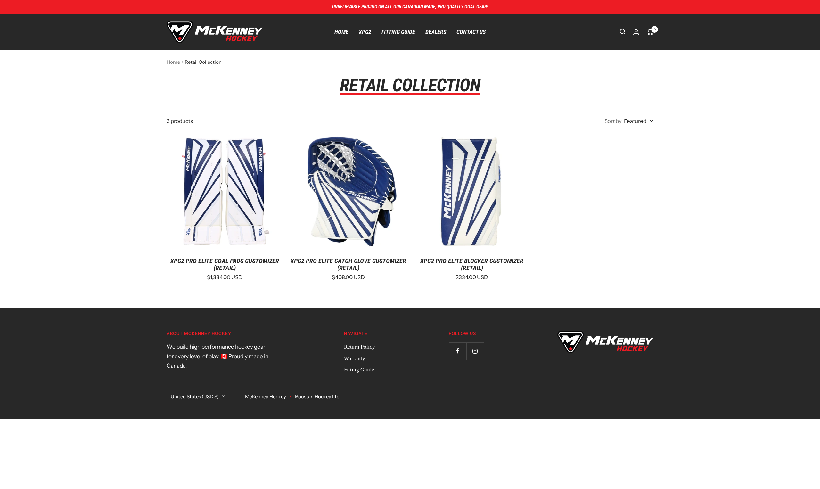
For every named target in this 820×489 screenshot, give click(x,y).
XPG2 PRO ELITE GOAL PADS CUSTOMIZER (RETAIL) (224, 264)
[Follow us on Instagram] (475, 351)
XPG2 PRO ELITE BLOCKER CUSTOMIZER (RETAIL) (471, 264)
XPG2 (365, 32)
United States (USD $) (195, 397)
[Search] (623, 32)
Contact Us (471, 32)
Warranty (354, 358)
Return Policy (359, 347)
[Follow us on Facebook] (457, 351)
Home (341, 32)
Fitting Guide (398, 32)
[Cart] (650, 32)
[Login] (636, 32)
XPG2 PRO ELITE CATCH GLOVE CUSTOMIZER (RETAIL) (348, 264)
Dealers (435, 32)
